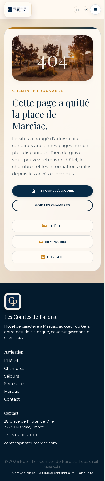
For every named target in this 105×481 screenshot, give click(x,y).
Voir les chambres (52, 205)
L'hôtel (52, 226)
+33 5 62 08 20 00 (20, 435)
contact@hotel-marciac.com (30, 443)
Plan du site (84, 473)
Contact (52, 257)
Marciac (11, 391)
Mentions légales (23, 473)
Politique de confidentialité (55, 473)
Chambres (14, 368)
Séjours (11, 376)
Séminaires (52, 241)
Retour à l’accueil (52, 191)
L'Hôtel (11, 361)
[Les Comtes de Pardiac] (18, 9)
